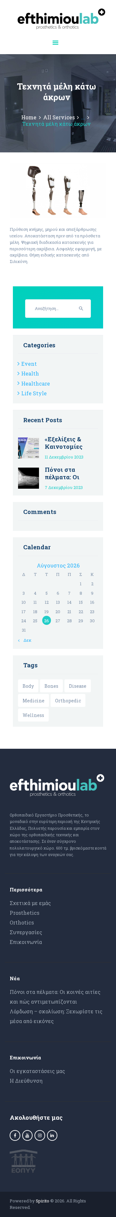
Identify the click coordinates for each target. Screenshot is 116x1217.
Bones (51, 686)
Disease (77, 686)
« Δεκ (26, 640)
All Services (59, 117)
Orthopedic (68, 701)
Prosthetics (24, 912)
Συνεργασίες (26, 932)
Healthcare (35, 383)
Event (29, 363)
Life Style (34, 393)
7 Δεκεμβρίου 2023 (64, 487)
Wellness (33, 715)
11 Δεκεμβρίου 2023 (64, 457)
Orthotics (22, 922)
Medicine (33, 701)
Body (28, 686)
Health (30, 373)
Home (28, 117)
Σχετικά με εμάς (30, 903)
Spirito (42, 1201)
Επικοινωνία (26, 941)
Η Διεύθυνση (26, 1080)
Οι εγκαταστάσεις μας (37, 1071)
